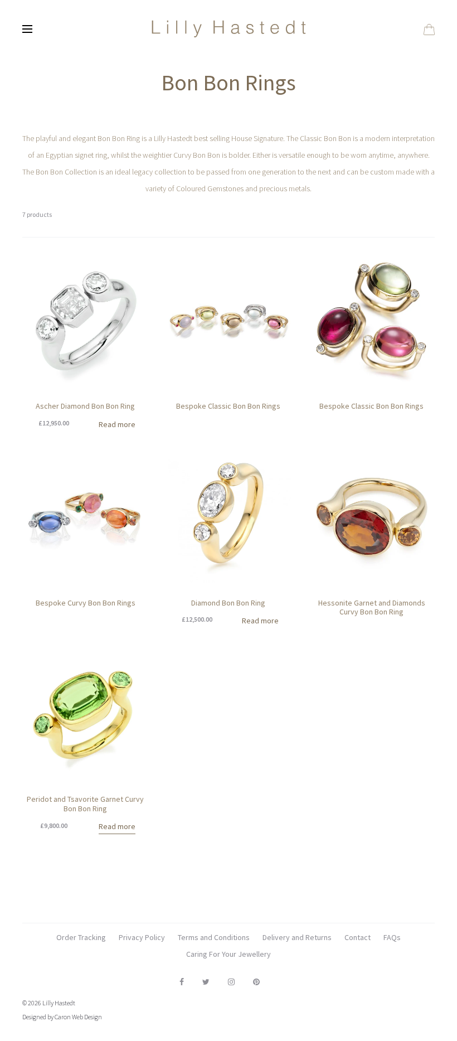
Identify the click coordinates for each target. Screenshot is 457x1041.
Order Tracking (81, 937)
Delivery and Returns (297, 937)
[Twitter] (206, 982)
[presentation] (29, 323)
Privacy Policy (142, 937)
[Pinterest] (256, 982)
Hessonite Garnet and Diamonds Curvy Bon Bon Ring (371, 607)
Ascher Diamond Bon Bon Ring (85, 406)
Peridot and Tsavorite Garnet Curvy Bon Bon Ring (85, 804)
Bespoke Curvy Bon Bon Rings (85, 603)
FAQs (392, 937)
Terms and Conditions (214, 937)
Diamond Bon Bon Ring (228, 603)
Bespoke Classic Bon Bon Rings (228, 406)
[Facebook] (181, 982)
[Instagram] (231, 982)
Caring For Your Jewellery (228, 954)
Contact (357, 937)
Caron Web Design (78, 1017)
